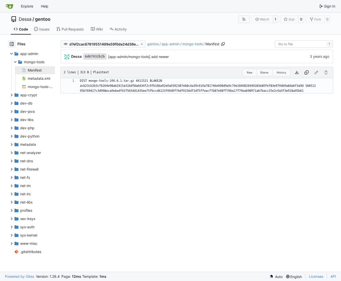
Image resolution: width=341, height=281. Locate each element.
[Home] (9, 6)
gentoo (42, 19)
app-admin (170, 44)
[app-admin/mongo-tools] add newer (138, 56)
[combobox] (304, 44)
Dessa (25, 19)
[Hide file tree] (11, 44)
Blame (264, 72)
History (281, 72)
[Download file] (297, 72)
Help (44, 6)
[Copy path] (223, 44)
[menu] (276, 276)
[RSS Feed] (244, 19)
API (333, 276)
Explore (27, 6)
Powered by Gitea (19, 276)
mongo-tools (192, 44)
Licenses (316, 276)
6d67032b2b (95, 56)
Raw (249, 72)
